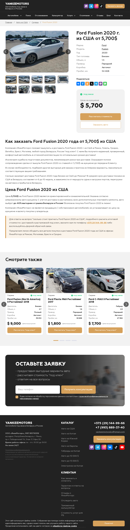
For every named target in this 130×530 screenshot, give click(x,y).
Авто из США (22, 22)
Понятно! (109, 523)
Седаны (35, 22)
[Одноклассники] (87, 84)
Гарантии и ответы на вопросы (72, 487)
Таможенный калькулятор (68, 507)
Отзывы (100, 15)
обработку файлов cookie (65, 526)
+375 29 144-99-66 (97, 223)
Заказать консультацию (109, 439)
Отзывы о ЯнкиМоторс (67, 494)
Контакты (118, 15)
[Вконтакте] (109, 447)
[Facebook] (83, 84)
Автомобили (13, 15)
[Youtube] (122, 447)
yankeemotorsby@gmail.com (110, 432)
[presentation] (6, 51)
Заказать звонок (115, 6)
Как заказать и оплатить (69, 480)
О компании (85, 15)
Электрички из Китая (72, 466)
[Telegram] (91, 6)
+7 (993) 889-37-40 (110, 427)
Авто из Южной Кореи (69, 440)
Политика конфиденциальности (17, 450)
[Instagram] (96, 6)
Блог (109, 15)
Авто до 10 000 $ (70, 456)
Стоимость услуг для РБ (72, 514)
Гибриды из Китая (70, 451)
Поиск (28, 15)
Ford (104, 46)
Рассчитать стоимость (100, 117)
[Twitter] (92, 84)
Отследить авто (69, 501)
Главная (8, 22)
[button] (55, 340)
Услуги (70, 15)
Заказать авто (100, 125)
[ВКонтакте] (78, 84)
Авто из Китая (68, 434)
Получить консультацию (78, 389)
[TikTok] (101, 6)
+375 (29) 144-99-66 (109, 423)
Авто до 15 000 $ (70, 461)
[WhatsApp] (105, 84)
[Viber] (86, 6)
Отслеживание (41, 15)
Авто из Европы (69, 446)
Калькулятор (57, 15)
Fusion (105, 49)
